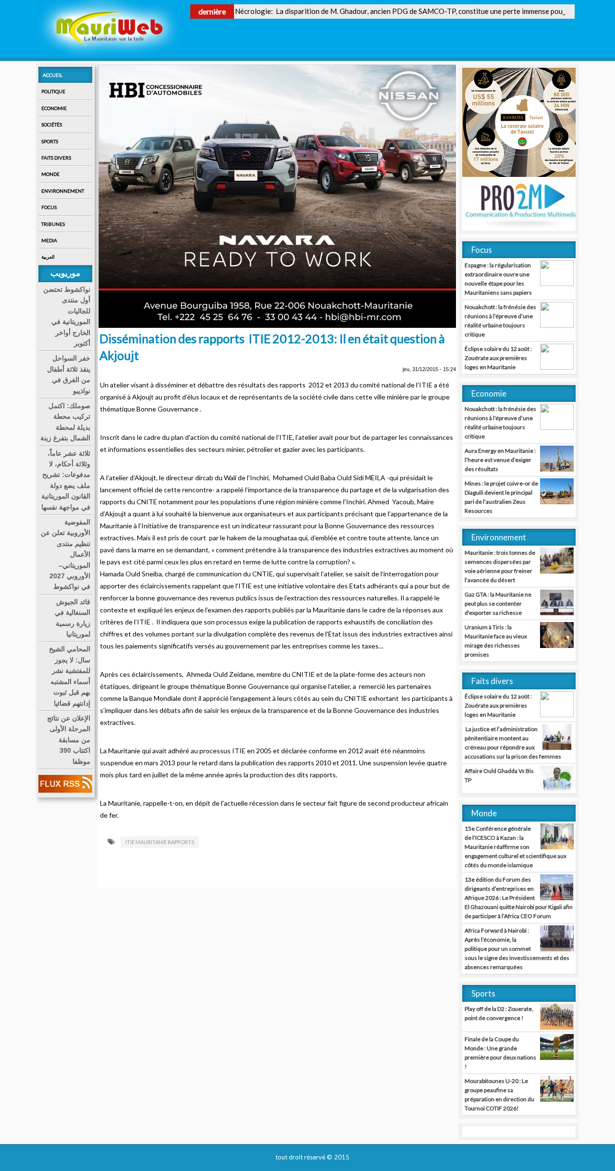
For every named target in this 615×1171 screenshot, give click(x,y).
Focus (49, 207)
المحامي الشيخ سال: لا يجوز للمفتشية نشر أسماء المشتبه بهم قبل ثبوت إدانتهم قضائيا (69, 676)
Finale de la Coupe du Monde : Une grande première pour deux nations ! (500, 1052)
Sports (49, 141)
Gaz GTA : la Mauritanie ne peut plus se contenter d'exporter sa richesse (498, 603)
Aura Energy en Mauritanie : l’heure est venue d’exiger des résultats (500, 460)
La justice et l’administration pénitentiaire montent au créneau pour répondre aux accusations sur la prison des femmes (513, 742)
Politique (53, 91)
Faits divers (56, 158)
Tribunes (53, 224)
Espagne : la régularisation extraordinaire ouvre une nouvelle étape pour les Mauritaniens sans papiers (498, 279)
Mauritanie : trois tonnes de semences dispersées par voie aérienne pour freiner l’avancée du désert (500, 566)
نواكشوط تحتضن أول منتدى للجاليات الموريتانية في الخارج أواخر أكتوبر (66, 316)
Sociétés (51, 124)
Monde (50, 174)
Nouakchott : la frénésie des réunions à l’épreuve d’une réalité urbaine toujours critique (500, 320)
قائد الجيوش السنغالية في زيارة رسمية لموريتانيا (72, 618)
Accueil (52, 75)
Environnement (62, 191)
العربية (48, 257)
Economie (54, 108)
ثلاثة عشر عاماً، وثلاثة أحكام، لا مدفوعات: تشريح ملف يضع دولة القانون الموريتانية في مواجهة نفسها (65, 480)
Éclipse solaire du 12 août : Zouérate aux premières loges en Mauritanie (498, 358)
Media (49, 240)
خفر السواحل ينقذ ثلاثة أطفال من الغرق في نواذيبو (68, 374)
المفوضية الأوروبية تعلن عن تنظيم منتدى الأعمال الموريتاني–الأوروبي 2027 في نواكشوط (65, 554)
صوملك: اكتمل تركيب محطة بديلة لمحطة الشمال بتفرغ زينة (65, 422)
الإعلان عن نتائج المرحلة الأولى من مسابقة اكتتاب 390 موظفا (68, 739)
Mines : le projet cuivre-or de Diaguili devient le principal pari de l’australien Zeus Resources (501, 497)
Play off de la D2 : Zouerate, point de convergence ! (499, 1013)
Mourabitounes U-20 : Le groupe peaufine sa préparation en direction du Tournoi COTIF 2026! (499, 1094)
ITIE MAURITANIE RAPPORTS (159, 842)
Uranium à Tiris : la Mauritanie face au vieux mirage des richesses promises (496, 640)
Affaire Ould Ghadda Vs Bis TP (499, 775)
